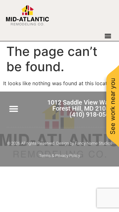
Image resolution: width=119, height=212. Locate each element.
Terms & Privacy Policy (59, 155)
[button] (107, 36)
